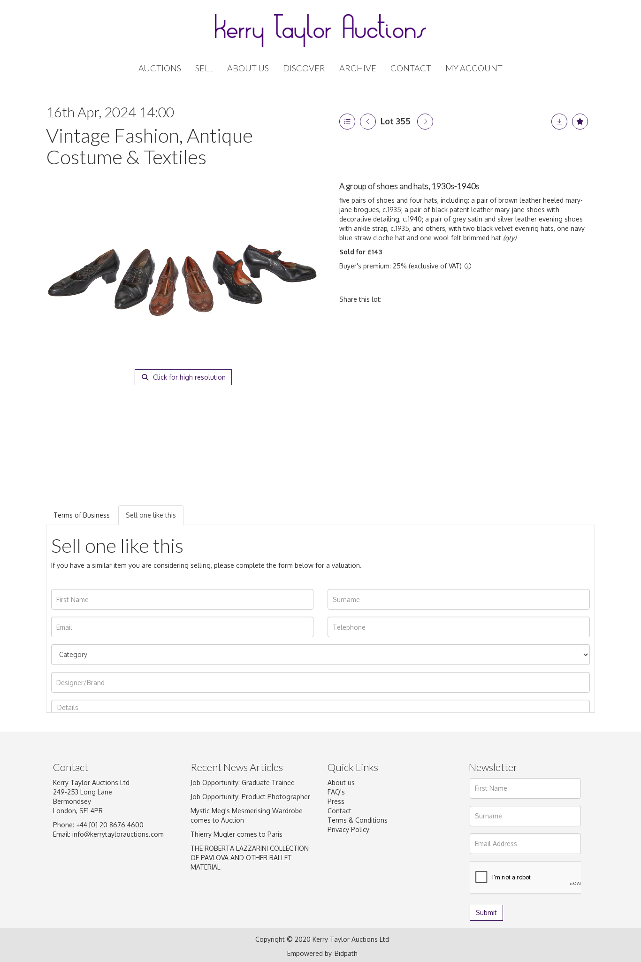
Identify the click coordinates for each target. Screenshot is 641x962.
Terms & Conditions (358, 820)
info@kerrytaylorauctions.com (118, 834)
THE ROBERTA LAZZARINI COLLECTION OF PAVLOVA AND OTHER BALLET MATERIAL (250, 857)
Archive (357, 68)
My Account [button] (474, 68)
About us (341, 782)
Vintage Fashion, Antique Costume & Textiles (149, 145)
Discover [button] (304, 68)
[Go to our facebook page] (336, 874)
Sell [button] (204, 68)
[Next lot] (425, 122)
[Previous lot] (368, 122)
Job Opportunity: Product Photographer (250, 797)
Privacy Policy (348, 829)
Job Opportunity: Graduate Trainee (243, 782)
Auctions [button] (159, 68)
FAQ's (336, 792)
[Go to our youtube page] (395, 874)
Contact (410, 68)
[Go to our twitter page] (356, 874)
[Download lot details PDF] (559, 122)
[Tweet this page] (417, 299)
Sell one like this (151, 515)
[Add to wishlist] (580, 122)
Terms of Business (81, 515)
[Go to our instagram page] (456, 299)
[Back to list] (347, 122)
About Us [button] (248, 68)
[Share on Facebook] (397, 299)
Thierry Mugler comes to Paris (236, 834)
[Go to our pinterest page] (375, 874)
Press (336, 801)
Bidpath (346, 953)
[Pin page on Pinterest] (436, 299)
